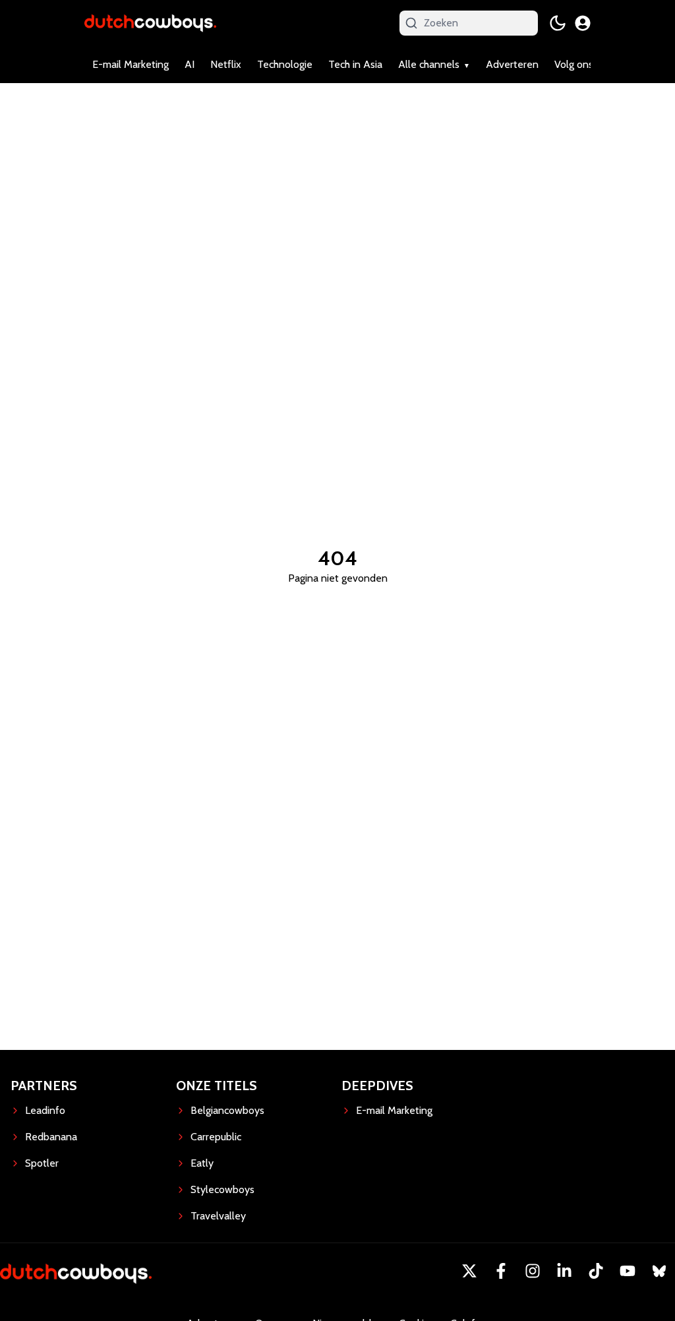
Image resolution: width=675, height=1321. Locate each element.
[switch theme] (557, 23)
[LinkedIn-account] (564, 1271)
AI (189, 64)
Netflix (225, 64)
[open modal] (583, 23)
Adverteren (512, 64)
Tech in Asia (355, 64)
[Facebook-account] (501, 1271)
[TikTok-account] (596, 1271)
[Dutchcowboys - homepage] (150, 23)
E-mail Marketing (130, 64)
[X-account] (469, 1271)
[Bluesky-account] (659, 1271)
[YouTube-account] (627, 1271)
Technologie (284, 64)
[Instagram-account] (533, 1271)
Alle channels (428, 64)
